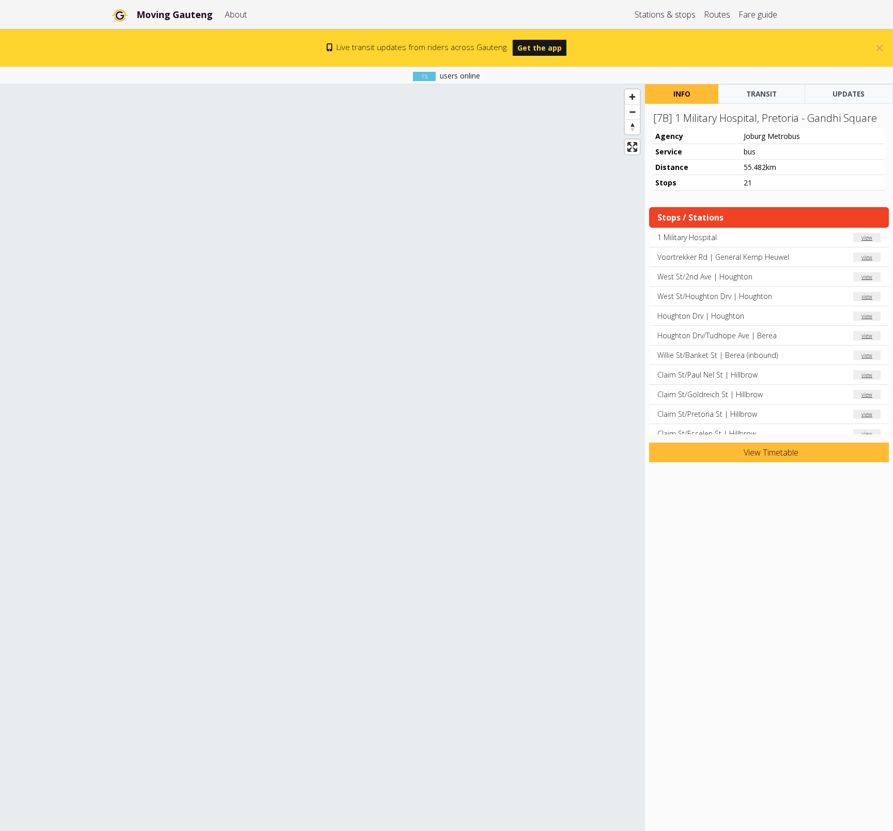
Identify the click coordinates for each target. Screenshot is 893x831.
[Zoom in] (632, 96)
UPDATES (849, 94)
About (236, 14)
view (866, 237)
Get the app (539, 48)
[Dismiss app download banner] (879, 48)
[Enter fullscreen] (632, 146)
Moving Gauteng (174, 14)
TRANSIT (761, 94)
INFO (681, 94)
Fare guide (757, 14)
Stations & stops (665, 14)
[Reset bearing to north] (632, 126)
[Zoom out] (632, 111)
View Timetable (770, 452)
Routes (717, 14)
